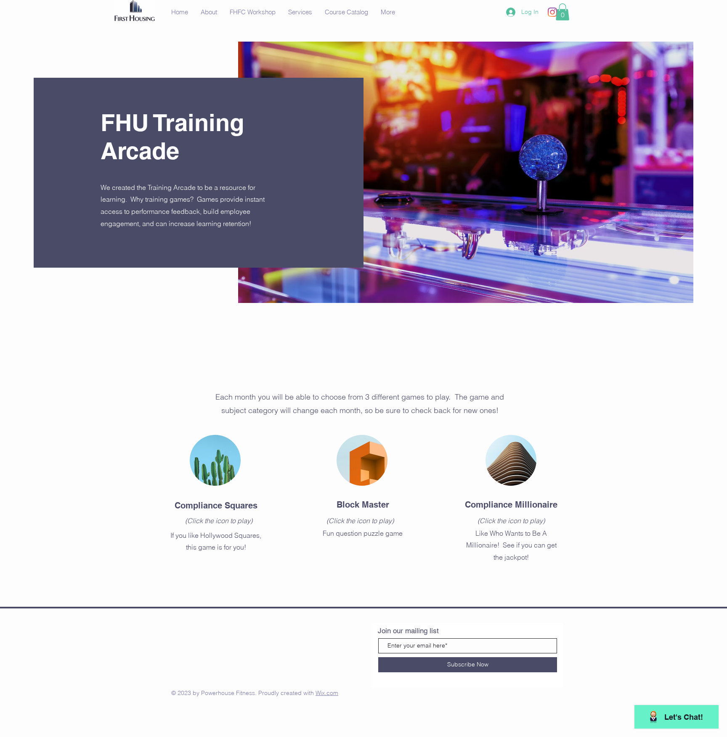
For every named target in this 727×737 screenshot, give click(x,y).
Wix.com (327, 693)
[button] (562, 12)
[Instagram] (552, 12)
